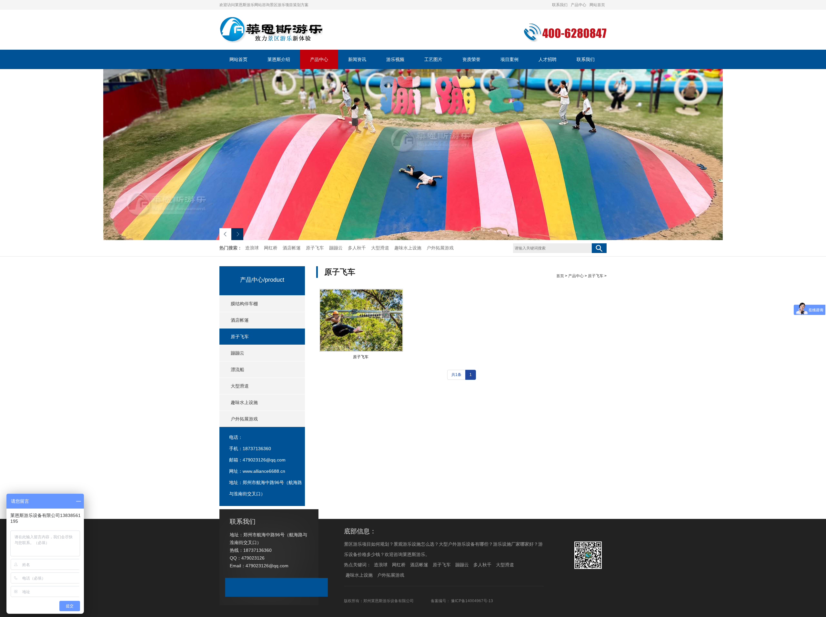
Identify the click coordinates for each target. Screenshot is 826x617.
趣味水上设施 (407, 248)
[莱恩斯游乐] (271, 41)
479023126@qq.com (264, 459)
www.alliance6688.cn (264, 471)
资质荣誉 (471, 59)
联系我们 (560, 5)
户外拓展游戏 (440, 248)
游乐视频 (395, 59)
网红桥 (270, 248)
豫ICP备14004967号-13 (472, 601)
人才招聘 (548, 59)
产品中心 (578, 5)
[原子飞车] (361, 320)
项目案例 (509, 59)
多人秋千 (357, 248)
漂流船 (237, 369)
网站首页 (597, 5)
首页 (560, 276)
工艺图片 (433, 59)
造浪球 (252, 248)
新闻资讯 (357, 59)
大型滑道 (380, 248)
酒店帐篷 (292, 248)
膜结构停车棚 (244, 303)
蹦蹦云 (336, 248)
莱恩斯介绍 (278, 59)
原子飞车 (315, 248)
